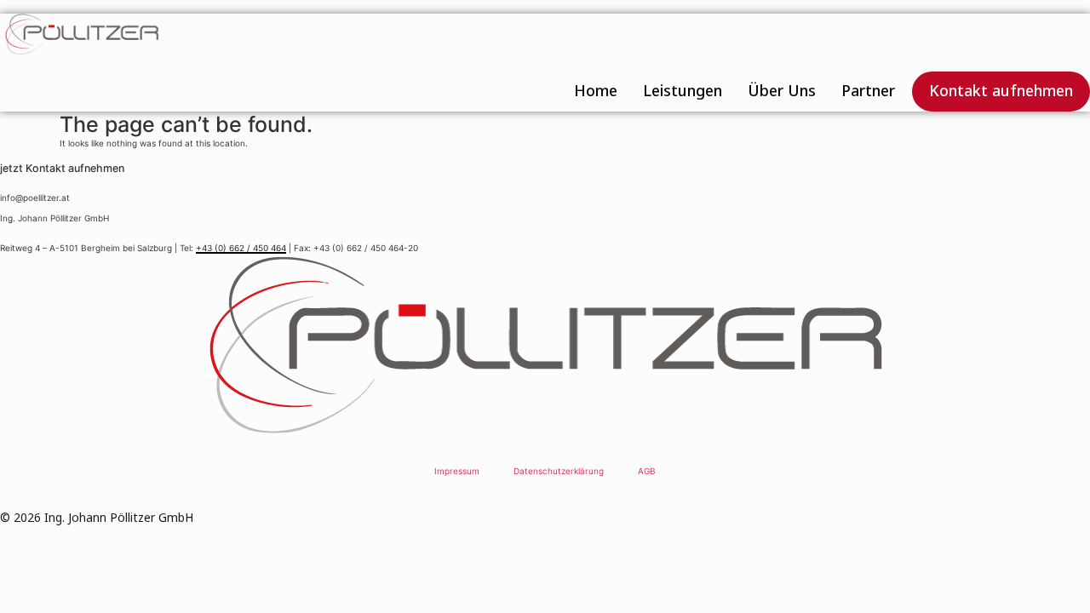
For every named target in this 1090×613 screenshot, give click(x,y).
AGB (647, 471)
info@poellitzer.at (35, 197)
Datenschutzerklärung (558, 471)
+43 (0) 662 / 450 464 (241, 248)
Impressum (456, 471)
